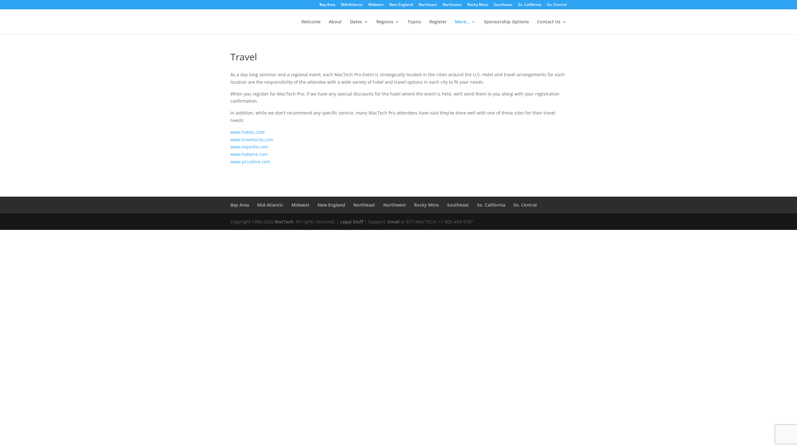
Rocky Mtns (477, 5)
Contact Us (548, 22)
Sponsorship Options (506, 22)
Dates (356, 22)
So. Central (557, 5)
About (335, 22)
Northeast (427, 5)
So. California (529, 5)
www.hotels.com (247, 132)
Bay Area (327, 5)
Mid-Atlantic (352, 5)
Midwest (376, 5)
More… (462, 22)
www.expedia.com (249, 147)
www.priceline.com (250, 162)
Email (393, 222)
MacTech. (285, 222)
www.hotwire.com (249, 154)
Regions (384, 22)
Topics (414, 22)
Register (438, 22)
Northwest (452, 5)
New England (401, 5)
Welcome (311, 22)
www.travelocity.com (251, 139)
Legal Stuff (351, 222)
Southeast (503, 5)
